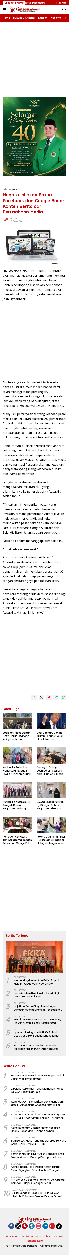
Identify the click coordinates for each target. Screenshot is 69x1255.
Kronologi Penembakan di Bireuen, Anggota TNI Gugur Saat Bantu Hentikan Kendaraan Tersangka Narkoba (38, 1116)
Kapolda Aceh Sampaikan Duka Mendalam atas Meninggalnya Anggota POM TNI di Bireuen (37, 1103)
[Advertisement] (34, 56)
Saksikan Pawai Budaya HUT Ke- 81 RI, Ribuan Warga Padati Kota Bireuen (37, 1021)
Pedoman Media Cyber (36, 1236)
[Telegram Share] (56, 697)
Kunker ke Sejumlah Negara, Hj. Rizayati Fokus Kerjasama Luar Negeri (17, 771)
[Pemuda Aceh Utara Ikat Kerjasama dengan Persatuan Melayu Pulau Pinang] (17, 825)
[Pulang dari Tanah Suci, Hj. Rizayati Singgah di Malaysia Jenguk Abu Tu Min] (51, 825)
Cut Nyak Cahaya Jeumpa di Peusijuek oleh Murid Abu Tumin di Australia (51, 771)
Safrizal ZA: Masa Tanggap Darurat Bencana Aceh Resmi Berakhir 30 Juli (38, 1142)
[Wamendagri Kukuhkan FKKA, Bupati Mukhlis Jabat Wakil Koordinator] (34, 957)
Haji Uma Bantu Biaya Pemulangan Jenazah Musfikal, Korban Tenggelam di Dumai (38, 1008)
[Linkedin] (45, 1226)
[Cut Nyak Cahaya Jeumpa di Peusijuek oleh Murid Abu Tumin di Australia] (51, 755)
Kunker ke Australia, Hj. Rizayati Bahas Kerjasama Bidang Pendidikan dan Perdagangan (17, 805)
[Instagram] (38, 1226)
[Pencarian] (64, 10)
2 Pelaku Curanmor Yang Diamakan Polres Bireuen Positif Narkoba (37, 1090)
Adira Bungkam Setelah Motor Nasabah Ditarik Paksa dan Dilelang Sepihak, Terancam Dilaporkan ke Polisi (35, 1129)
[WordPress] (32, 1226)
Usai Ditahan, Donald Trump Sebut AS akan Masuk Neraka (50, 736)
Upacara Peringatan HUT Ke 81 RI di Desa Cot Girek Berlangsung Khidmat (36, 1034)
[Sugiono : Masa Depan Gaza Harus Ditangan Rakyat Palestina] (17, 721)
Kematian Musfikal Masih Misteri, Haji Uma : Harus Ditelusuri (36, 995)
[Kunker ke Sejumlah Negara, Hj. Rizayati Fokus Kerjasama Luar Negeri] (17, 755)
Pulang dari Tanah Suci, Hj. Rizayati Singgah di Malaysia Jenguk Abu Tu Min (51, 840)
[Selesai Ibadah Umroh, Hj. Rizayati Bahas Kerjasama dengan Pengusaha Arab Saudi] (51, 790)
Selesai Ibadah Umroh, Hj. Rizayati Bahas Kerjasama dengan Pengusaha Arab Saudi (51, 805)
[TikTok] (59, 1226)
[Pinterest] (25, 1226)
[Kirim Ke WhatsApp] (63, 697)
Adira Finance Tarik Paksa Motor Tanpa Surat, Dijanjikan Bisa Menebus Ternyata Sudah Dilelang (35, 1168)
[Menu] (5, 10)
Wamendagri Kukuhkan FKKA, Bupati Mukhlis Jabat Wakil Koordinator (36, 982)
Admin (13, 218)
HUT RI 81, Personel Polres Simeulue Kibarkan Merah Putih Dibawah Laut (36, 1047)
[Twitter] (18, 1226)
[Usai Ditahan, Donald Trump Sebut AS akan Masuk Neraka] (51, 721)
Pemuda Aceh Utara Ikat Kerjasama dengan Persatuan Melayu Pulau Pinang (17, 840)
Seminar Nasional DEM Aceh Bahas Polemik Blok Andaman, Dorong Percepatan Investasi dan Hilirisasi (38, 1155)
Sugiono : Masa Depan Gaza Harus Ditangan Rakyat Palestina (16, 736)
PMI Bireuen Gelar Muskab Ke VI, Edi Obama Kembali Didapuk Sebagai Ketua (38, 1181)
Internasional (10, 189)
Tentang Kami (34, 1240)
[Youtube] (52, 1226)
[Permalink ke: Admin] (6, 219)
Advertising (11, 1236)
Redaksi (59, 1236)
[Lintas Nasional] (24, 10)
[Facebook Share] (34, 697)
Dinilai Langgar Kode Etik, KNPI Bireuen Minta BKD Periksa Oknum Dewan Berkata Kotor (37, 1194)
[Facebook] (11, 1226)
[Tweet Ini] (41, 697)
